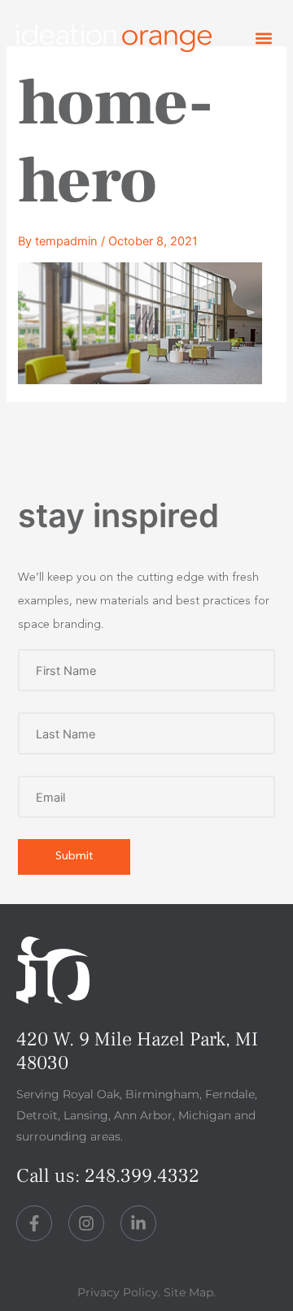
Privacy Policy (117, 1292)
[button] (263, 38)
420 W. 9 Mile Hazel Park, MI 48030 (137, 1051)
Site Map (188, 1292)
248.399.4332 (142, 1175)
